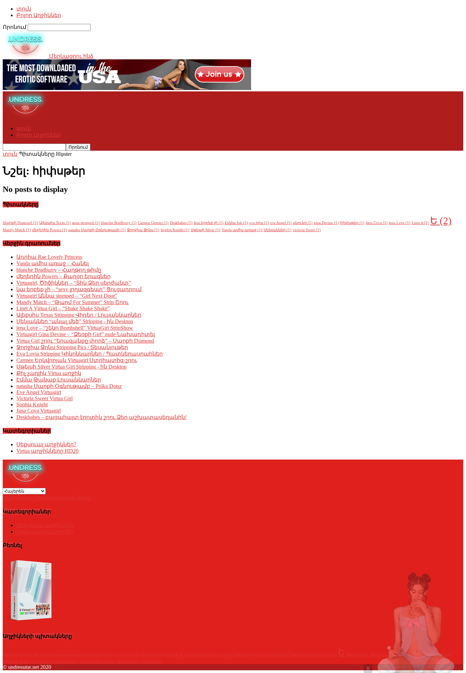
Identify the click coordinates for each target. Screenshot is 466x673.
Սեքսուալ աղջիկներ (46, 444)
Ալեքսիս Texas (55, 223)
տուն (23, 9)
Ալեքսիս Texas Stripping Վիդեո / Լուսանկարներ (78, 315)
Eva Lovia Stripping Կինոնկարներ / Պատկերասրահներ (89, 354)
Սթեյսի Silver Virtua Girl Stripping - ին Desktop (71, 367)
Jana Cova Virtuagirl (38, 411)
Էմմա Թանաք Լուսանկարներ (58, 380)
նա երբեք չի (208, 223)
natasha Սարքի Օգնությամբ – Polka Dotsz (69, 386)
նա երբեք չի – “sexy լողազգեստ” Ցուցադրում (79, 289)
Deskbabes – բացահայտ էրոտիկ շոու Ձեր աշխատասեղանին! (101, 417)
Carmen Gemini (153, 223)
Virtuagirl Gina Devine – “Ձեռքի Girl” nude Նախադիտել (85, 334)
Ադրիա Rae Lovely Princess (49, 257)
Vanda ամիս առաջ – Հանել (52, 263)
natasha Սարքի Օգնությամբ (97, 230)
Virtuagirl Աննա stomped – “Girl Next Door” (66, 296)
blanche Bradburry (118, 223)
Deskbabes (181, 223)
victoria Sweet (307, 230)
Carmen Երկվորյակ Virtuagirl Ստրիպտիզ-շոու (76, 360)
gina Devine (326, 223)
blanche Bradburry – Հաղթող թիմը (58, 270)
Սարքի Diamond (20, 223)
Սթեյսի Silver (205, 230)
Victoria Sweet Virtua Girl (44, 398)
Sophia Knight (175, 230)
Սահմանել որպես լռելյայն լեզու (47, 497)
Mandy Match (17, 230)
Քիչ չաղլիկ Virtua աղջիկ (48, 373)
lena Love (399, 223)
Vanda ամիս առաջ (242, 230)
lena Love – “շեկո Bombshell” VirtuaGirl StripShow (74, 328)
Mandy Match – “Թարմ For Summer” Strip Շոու (72, 302)
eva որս (259, 223)
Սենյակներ (277, 230)
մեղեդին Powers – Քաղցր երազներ (63, 276)
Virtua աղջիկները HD (47, 451)
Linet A (420, 223)
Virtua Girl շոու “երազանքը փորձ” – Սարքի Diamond (85, 341)
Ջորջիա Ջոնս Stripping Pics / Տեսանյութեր (72, 347)
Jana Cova (377, 223)
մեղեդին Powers (49, 230)
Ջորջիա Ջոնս (143, 230)
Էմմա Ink (236, 223)
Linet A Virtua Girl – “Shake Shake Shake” (63, 308)
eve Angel (281, 223)
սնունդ (302, 223)
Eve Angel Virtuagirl (38, 392)
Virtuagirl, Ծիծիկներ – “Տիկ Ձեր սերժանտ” (73, 283)
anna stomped (86, 223)
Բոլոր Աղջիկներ (38, 15)
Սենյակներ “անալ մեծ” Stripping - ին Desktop (74, 321)
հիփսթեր (352, 223)
